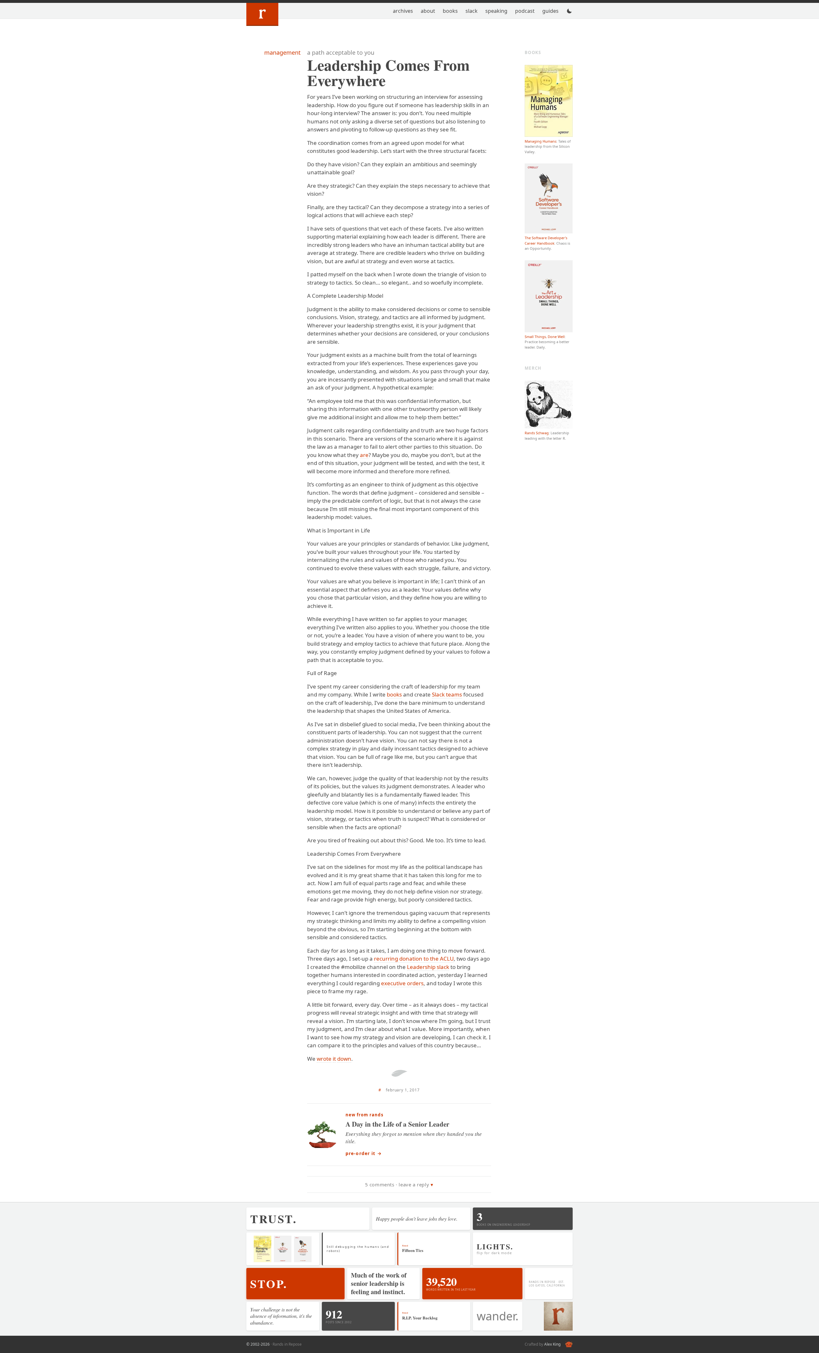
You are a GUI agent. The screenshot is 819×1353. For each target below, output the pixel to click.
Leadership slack (428, 967)
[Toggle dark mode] (569, 11)
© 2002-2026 (258, 1344)
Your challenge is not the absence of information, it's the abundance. (281, 1316)
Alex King (552, 1344)
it (334, 1058)
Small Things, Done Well (545, 336)
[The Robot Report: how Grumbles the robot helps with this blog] (569, 1344)
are (364, 455)
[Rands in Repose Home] (262, 14)
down (344, 1058)
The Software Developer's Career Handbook (546, 240)
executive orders (402, 983)
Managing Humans (540, 141)
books (394, 694)
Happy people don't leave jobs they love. (416, 1218)
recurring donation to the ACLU (414, 958)
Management (282, 52)
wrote (324, 1058)
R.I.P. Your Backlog (420, 1318)
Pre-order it (364, 1153)
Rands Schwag (537, 432)
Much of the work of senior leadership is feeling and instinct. (379, 1283)
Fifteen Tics (412, 1250)
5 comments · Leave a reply (397, 1184)
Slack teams (447, 694)
